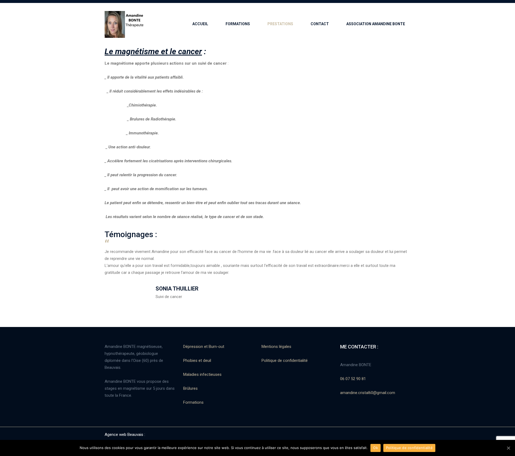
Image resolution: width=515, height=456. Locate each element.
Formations (193, 402)
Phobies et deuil (197, 360)
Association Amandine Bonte (375, 24)
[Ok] (508, 448)
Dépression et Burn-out (203, 346)
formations (238, 24)
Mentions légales (276, 346)
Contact (320, 24)
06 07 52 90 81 (353, 378)
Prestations (280, 24)
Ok (375, 448)
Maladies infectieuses (202, 374)
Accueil (200, 24)
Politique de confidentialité (285, 360)
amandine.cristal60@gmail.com (367, 392)
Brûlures (190, 388)
